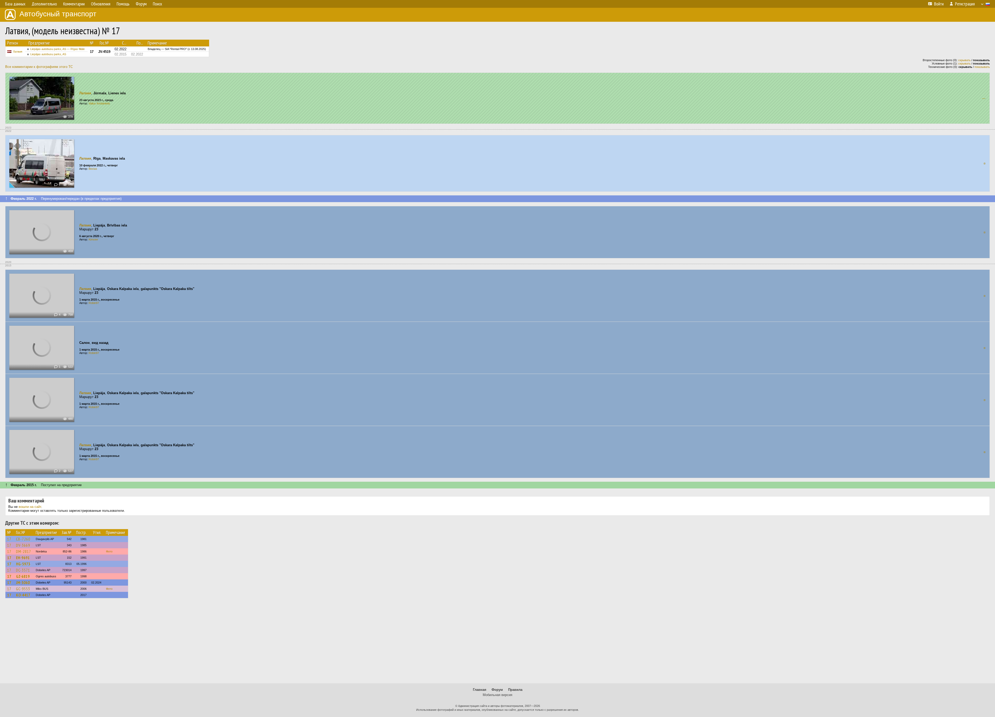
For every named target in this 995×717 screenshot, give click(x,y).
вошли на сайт (30, 507)
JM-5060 (23, 582)
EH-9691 (23, 557)
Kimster (93, 239)
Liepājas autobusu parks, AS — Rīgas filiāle (57, 49)
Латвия (17, 51)
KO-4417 (23, 595)
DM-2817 (23, 551)
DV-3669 (23, 545)
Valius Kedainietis (99, 103)
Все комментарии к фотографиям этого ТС (39, 67)
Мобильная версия (497, 695)
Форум (497, 690)
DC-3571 (23, 570)
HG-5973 (23, 563)
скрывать (964, 60)
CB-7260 (23, 539)
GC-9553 (23, 588)
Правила (515, 690)
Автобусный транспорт (57, 14)
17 (9, 539)
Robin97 (94, 302)
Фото (109, 551)
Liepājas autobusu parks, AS (48, 54)
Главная (479, 690)
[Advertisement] (497, 643)
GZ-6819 (23, 576)
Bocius (93, 168)
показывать (982, 66)
